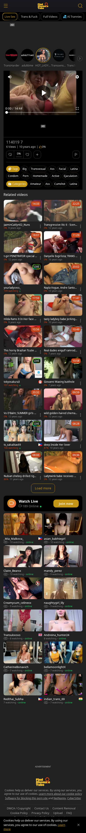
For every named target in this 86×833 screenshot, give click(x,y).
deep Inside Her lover (57, 444)
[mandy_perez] (63, 560)
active (55, 176)
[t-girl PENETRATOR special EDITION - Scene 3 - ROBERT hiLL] (23, 246)
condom (13, 176)
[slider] (43, 112)
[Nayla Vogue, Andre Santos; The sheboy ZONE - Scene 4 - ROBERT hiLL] (63, 277)
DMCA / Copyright (19, 808)
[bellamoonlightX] (63, 657)
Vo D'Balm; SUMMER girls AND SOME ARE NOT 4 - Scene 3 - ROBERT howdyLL (20, 413)
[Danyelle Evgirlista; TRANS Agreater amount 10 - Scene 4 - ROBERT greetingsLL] (63, 246)
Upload (58, 813)
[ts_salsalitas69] (23, 434)
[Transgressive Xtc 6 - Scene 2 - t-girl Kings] (63, 214)
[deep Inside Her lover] (63, 434)
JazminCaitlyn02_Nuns (17, 224)
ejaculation (70, 176)
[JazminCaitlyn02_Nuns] (23, 214)
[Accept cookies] (78, 825)
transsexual (38, 169)
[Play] (43, 93)
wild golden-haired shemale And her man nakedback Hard (60, 413)
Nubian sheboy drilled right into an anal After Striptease (20, 476)
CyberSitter (74, 798)
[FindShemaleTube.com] (43, 5)
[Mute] (9, 76)
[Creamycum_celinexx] (23, 592)
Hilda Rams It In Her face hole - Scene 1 (20, 319)
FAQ (69, 813)
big (24, 169)
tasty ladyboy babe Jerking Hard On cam (59, 319)
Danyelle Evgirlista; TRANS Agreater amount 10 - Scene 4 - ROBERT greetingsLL (60, 256)
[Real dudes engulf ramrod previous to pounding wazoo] (63, 340)
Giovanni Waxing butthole (59, 381)
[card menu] (40, 226)
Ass (47, 184)
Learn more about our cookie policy (60, 794)
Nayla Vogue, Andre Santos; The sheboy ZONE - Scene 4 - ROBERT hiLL (60, 287)
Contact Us (41, 808)
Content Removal (63, 808)
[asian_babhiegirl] (63, 528)
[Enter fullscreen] (77, 108)
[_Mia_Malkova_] (23, 528)
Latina (73, 184)
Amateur (35, 184)
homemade (40, 176)
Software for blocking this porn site (26, 798)
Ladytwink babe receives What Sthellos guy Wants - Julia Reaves (60, 476)
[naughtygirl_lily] (63, 592)
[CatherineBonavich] (23, 657)
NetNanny (60, 798)
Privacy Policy (40, 813)
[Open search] (80, 6)
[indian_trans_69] (63, 689)
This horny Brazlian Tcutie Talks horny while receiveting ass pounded (20, 350)
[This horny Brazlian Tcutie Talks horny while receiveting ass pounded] (23, 340)
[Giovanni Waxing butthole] (63, 371)
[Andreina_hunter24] (63, 625)
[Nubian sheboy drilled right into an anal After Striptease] (23, 466)
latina (74, 169)
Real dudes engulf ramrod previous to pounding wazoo (60, 350)
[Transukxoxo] (23, 625)
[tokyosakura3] (23, 371)
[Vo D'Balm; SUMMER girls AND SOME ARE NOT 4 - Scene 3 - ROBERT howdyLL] (23, 403)
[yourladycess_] (23, 277)
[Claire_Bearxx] (23, 560)
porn (25, 176)
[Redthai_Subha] (23, 689)
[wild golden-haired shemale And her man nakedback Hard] (63, 403)
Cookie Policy (19, 813)
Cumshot (59, 184)
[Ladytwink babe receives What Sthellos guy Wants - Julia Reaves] (63, 466)
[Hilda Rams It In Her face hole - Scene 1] (23, 309)
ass (52, 169)
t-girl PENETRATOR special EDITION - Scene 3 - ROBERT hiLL (20, 256)
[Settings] (77, 76)
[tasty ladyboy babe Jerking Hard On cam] (63, 309)
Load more (43, 488)
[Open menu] (6, 6)
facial (62, 169)
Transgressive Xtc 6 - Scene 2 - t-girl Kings (60, 224)
